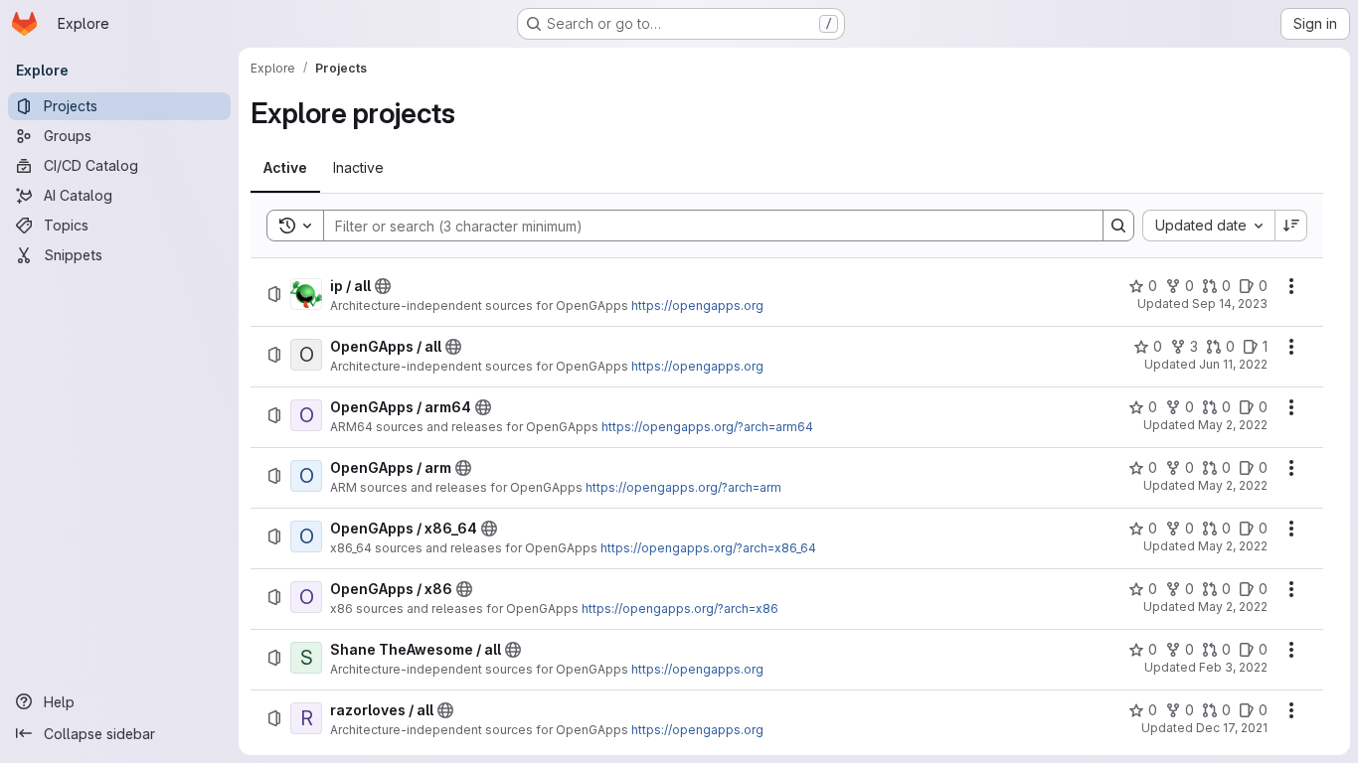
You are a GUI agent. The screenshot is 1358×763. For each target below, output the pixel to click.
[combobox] (1208, 225)
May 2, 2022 (1233, 424)
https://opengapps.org (697, 305)
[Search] (1118, 225)
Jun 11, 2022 (1233, 364)
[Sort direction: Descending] (1291, 225)
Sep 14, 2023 (1230, 303)
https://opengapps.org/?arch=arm (683, 487)
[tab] (285, 168)
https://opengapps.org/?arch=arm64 (707, 426)
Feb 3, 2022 (1233, 667)
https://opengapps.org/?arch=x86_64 (708, 547)
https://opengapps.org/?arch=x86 (680, 608)
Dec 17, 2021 (1232, 727)
